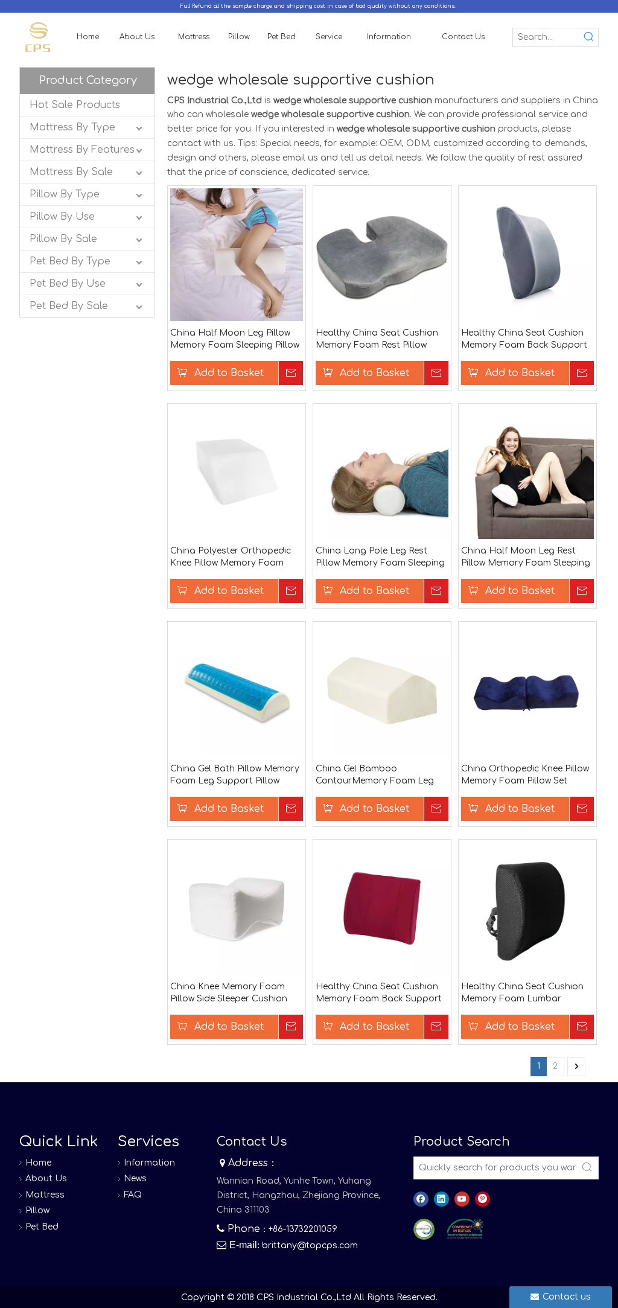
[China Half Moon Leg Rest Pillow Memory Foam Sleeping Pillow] (527, 472)
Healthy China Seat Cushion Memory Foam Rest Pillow (377, 338)
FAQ (133, 1194)
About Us (46, 1178)
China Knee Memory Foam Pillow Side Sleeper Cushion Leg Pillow (228, 993)
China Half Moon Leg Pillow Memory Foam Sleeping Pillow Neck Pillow (234, 339)
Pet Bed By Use (68, 283)
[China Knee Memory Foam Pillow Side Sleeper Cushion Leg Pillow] (236, 908)
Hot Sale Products (75, 105)
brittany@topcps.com (310, 1245)
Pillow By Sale (63, 239)
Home (38, 1162)
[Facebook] (420, 1199)
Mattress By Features (82, 149)
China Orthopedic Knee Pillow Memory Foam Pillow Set (525, 774)
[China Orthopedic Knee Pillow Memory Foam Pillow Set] (527, 690)
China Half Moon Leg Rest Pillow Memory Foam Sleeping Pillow (525, 557)
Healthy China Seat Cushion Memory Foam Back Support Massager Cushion (379, 993)
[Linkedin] (441, 1199)
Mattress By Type (72, 127)
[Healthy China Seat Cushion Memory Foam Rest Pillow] (382, 254)
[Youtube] (462, 1199)
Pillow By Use (62, 216)
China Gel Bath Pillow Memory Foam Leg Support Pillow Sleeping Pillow (234, 775)
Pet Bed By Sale (69, 306)
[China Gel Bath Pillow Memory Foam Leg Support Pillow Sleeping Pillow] (236, 690)
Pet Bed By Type (70, 261)
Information (149, 1162)
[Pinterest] (482, 1199)
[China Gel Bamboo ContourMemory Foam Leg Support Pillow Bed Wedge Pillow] (382, 690)
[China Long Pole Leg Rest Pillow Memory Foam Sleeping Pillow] (382, 472)
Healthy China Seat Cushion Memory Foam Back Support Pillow (524, 339)
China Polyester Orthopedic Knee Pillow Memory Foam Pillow (230, 557)
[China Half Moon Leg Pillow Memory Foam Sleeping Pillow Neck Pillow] (236, 254)
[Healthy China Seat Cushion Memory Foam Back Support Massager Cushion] (382, 908)
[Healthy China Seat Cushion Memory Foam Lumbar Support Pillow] (527, 908)
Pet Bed (42, 1226)
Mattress (45, 1194)
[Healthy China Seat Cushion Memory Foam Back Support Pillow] (527, 254)
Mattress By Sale (71, 172)
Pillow (37, 1210)
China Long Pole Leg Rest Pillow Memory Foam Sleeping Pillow (380, 557)
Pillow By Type (65, 194)
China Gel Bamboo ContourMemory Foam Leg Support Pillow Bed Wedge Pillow (375, 775)
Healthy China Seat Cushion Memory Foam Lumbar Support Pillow (522, 993)
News (135, 1178)
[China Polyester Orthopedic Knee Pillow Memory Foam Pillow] (236, 472)
